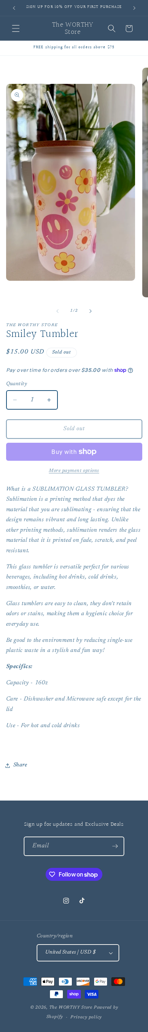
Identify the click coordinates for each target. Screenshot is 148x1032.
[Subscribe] (115, 846)
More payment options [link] (74, 470)
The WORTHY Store (70, 1007)
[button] (15, 28)
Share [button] (20, 765)
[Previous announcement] (14, 8)
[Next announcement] (134, 8)
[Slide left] (57, 311)
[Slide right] (90, 311)
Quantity (16, 384)
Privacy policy (86, 1017)
